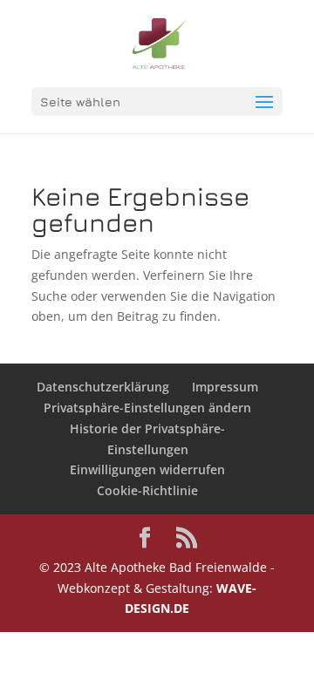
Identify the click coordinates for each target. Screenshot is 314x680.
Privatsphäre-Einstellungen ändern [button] (147, 407)
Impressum (225, 386)
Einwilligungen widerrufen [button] (147, 469)
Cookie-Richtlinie (147, 490)
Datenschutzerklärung (103, 386)
